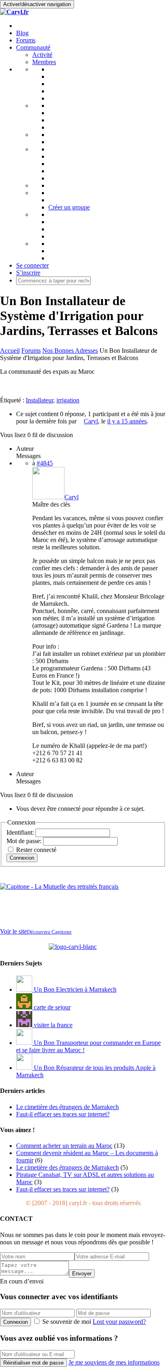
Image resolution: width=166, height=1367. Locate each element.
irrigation (67, 400)
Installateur (39, 400)
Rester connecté (36, 849)
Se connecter (32, 265)
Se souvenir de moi (67, 1321)
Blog (22, 32)
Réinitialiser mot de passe (33, 1363)
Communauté (33, 47)
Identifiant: (20, 832)
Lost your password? (119, 1321)
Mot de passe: (24, 840)
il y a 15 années (127, 421)
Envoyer (81, 1274)
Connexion (22, 858)
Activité (42, 54)
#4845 (45, 463)
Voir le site (36, 931)
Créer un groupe (69, 207)
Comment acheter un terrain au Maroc (64, 1145)
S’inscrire (28, 272)
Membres (44, 62)
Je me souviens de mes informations (114, 1362)
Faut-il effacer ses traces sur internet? (63, 1189)
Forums (25, 40)
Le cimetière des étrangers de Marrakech (67, 1167)
